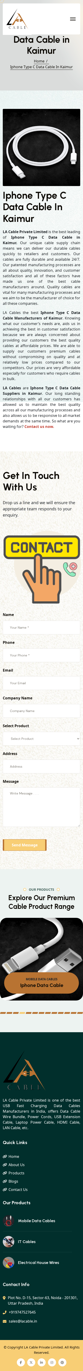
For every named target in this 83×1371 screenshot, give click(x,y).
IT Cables (27, 1241)
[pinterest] (62, 1362)
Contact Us (18, 1189)
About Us (17, 1164)
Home (39, 61)
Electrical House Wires (38, 1262)
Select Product (16, 726)
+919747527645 (22, 1312)
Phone (9, 642)
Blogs (13, 1181)
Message (11, 781)
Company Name (17, 698)
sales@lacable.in (23, 1321)
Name (8, 614)
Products (16, 1173)
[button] (3, 1013)
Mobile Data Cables (36, 1220)
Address (10, 753)
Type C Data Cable (41, 985)
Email (8, 670)
